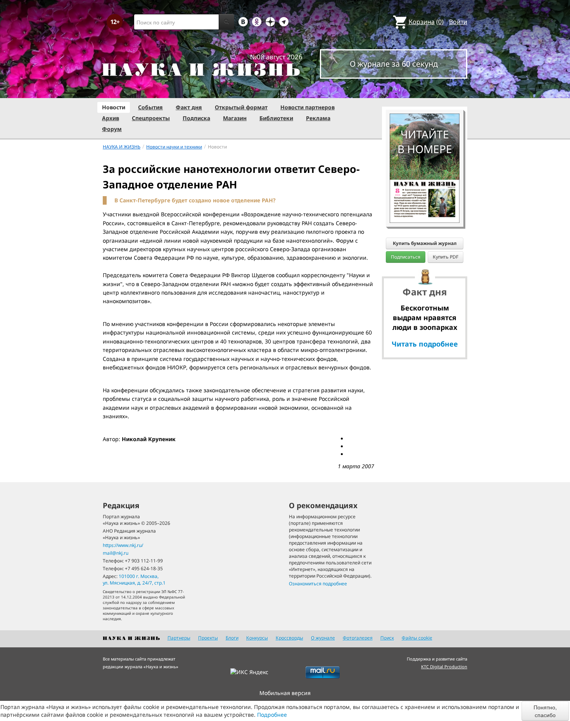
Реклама (318, 118)
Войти (458, 21)
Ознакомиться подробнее (318, 583)
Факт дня (189, 107)
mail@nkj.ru (115, 553)
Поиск (387, 638)
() (426, 21)
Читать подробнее (425, 344)
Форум (112, 129)
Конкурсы (257, 638)
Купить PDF (445, 257)
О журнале (323, 638)
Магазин (235, 118)
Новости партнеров (307, 107)
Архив (110, 118)
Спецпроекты (151, 118)
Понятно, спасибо (545, 711)
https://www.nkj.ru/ (123, 545)
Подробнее (272, 714)
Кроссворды (289, 638)
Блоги (232, 638)
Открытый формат (241, 107)
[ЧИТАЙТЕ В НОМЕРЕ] (424, 91)
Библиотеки (276, 118)
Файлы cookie (417, 638)
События (150, 107)
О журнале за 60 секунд (394, 64)
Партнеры (179, 638)
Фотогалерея (358, 638)
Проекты (208, 638)
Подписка (196, 118)
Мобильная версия (285, 693)
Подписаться (405, 257)
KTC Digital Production (444, 666)
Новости (113, 107)
